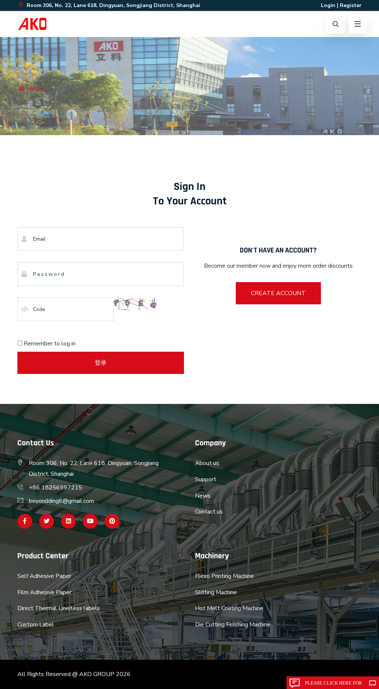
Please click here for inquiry (333, 684)
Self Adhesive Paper (44, 576)
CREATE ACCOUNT (278, 293)
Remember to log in (49, 344)
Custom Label (35, 625)
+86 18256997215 (55, 488)
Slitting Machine (216, 592)
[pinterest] (112, 521)
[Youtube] (90, 521)
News (203, 496)
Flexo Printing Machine (224, 576)
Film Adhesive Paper (44, 592)
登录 (101, 363)
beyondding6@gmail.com (61, 501)
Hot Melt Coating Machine (229, 608)
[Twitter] (46, 521)
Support (205, 479)
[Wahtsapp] (68, 521)
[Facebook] (24, 521)
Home (35, 89)
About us (207, 463)
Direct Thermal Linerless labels (58, 608)
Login (328, 5)
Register (351, 5)
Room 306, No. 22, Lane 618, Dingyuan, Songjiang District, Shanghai (112, 5)
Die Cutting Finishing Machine (233, 625)
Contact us (209, 512)
